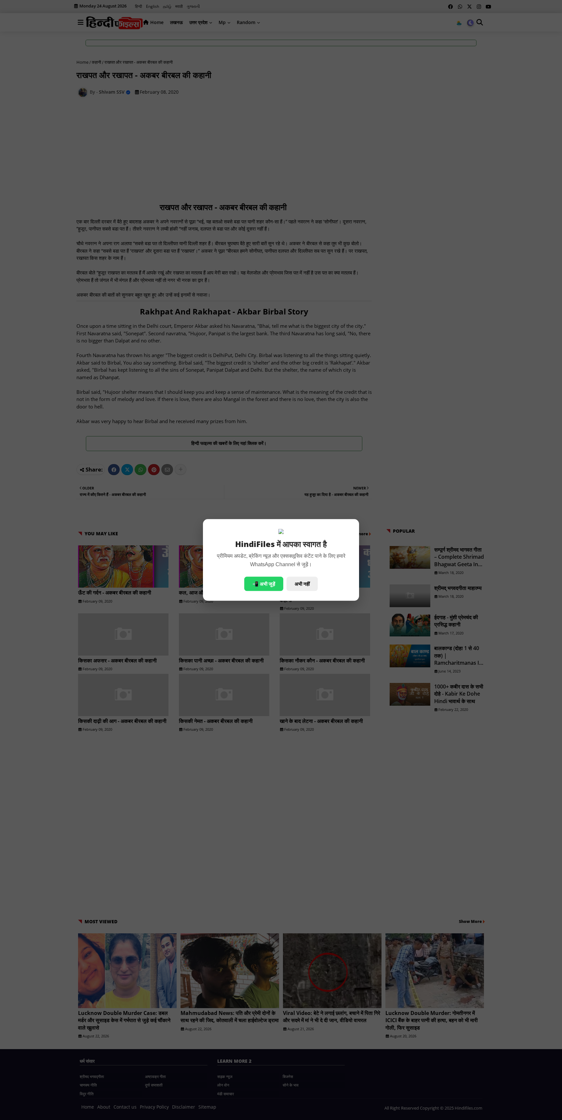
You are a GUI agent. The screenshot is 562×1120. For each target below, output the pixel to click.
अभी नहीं (302, 584)
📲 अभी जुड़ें (263, 584)
